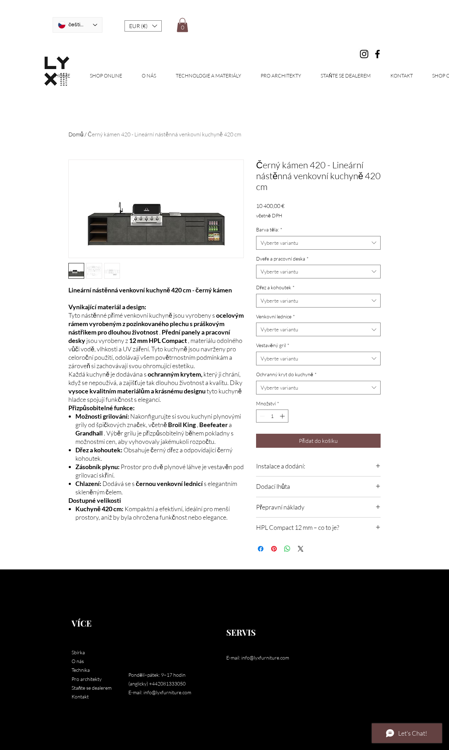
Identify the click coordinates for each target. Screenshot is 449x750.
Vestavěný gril (272, 345)
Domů (75, 134)
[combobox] (318, 243)
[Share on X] (300, 549)
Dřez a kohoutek (275, 287)
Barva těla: (269, 229)
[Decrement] (261, 416)
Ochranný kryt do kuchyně (286, 374)
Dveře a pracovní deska (282, 259)
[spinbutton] (272, 416)
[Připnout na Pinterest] (274, 549)
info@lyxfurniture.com (167, 692)
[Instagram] (364, 54)
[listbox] (143, 26)
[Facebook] (377, 54)
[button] (143, 26)
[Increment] (283, 416)
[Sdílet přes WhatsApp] (287, 549)
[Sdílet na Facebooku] (260, 549)
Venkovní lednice (275, 316)
